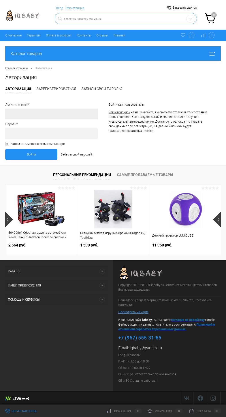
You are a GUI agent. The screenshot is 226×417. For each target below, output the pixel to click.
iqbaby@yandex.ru (146, 347)
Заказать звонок (185, 7)
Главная (119, 35)
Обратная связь (24, 411)
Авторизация (18, 89)
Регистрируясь (119, 112)
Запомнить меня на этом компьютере (38, 144)
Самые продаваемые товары (145, 175)
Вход (59, 8)
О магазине (13, 35)
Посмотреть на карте (133, 312)
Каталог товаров (26, 53)
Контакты (84, 35)
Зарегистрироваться (56, 89)
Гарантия (34, 35)
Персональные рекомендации (82, 175)
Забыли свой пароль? (101, 89)
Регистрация (75, 8)
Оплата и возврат (59, 35)
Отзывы (102, 35)
